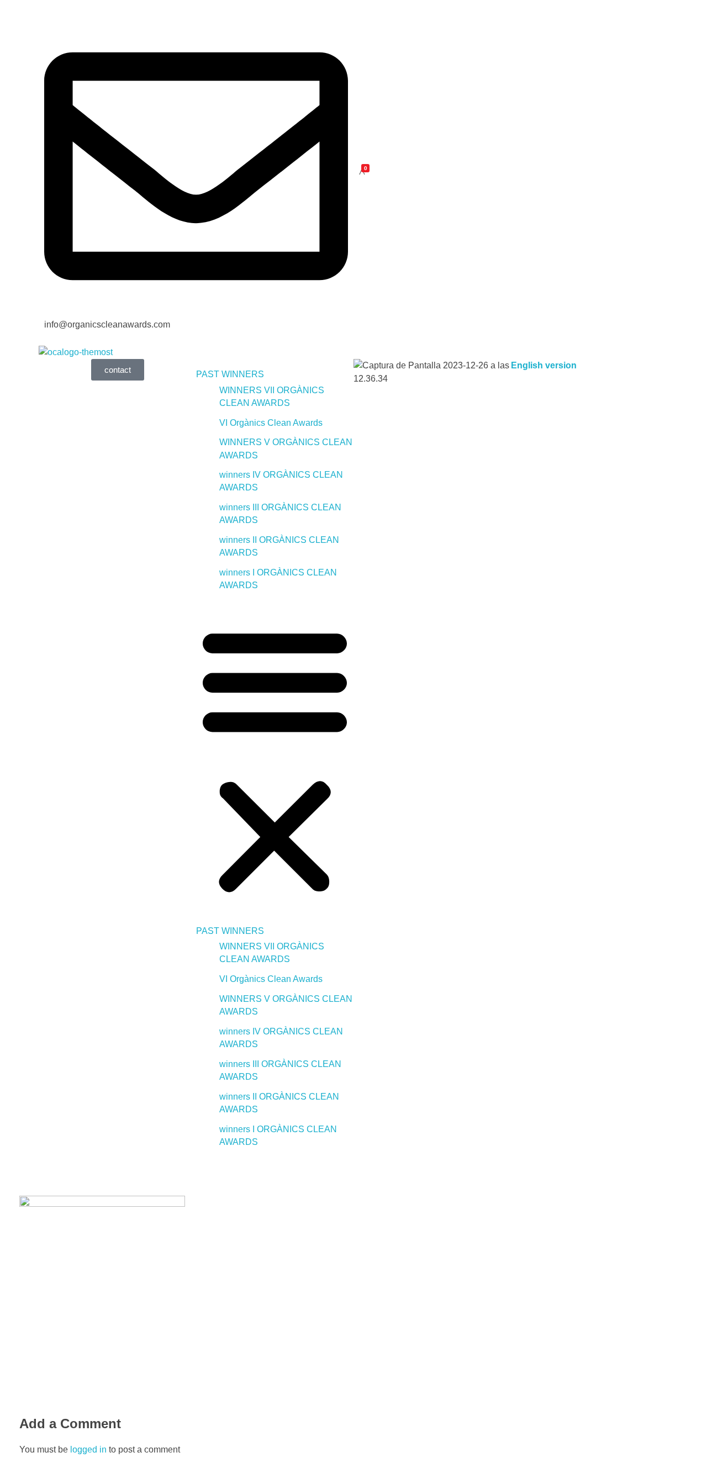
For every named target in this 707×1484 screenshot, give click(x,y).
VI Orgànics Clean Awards (271, 422)
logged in (89, 1449)
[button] (275, 758)
